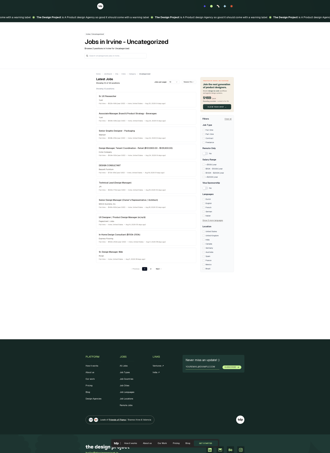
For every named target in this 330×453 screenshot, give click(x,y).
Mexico (209, 264)
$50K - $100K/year (214, 169)
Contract (209, 138)
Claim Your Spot (217, 107)
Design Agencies (93, 398)
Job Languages (127, 392)
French (208, 207)
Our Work (162, 443)
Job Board (108, 74)
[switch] (205, 153)
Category (132, 74)
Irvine (124, 74)
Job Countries (126, 379)
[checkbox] (204, 130)
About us (147, 443)
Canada (209, 244)
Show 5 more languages (213, 220)
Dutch (208, 199)
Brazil (208, 269)
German (209, 212)
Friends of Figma (117, 420)
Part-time (210, 134)
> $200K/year (212, 177)
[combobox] (173, 82)
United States (211, 231)
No (210, 153)
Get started (205, 443)
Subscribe (230, 367)
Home (98, 74)
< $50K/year (211, 165)
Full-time (209, 130)
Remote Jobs (126, 405)
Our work (90, 379)
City (116, 74)
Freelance (210, 142)
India (207, 240)
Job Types (125, 372)
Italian (208, 216)
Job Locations (126, 398)
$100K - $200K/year (215, 173)
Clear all (228, 119)
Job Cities (124, 385)
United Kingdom (212, 236)
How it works (130, 443)
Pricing (176, 443)
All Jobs (124, 366)
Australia (209, 252)
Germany (209, 248)
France (208, 260)
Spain (208, 256)
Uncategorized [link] (144, 74)
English (209, 203)
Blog (187, 443)
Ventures (157, 366)
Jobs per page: (160, 82)
